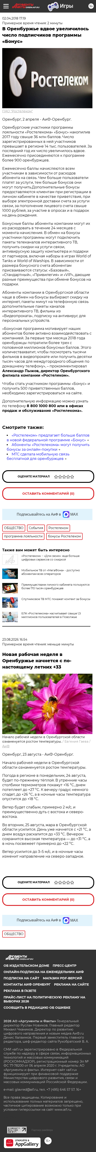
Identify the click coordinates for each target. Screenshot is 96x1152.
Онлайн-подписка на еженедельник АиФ (44, 972)
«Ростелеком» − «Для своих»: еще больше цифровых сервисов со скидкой (50, 557)
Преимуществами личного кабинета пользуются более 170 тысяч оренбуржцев (55, 586)
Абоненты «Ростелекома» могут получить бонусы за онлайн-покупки (48, 447)
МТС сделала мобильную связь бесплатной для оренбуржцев (38, 456)
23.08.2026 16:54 (14, 640)
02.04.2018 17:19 (14, 18)
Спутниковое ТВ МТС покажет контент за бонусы (55, 599)
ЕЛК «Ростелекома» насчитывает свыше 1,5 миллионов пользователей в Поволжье (51, 615)
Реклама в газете (20, 991)
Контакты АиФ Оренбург (27, 984)
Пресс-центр (64, 966)
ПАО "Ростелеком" (17, 111)
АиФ (6, 746)
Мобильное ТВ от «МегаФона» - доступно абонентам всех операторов (50, 572)
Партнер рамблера (42, 1130)
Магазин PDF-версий (62, 978)
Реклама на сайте (71, 984)
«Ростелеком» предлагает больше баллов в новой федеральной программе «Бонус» (48, 437)
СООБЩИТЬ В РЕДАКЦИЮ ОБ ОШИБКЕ (37, 1008)
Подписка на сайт (21, 978)
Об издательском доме (26, 966)
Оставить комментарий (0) (48, 494)
